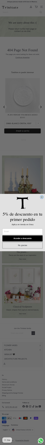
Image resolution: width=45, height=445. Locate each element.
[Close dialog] (41, 197)
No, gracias (22, 245)
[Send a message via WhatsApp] (41, 440)
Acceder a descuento (23, 238)
